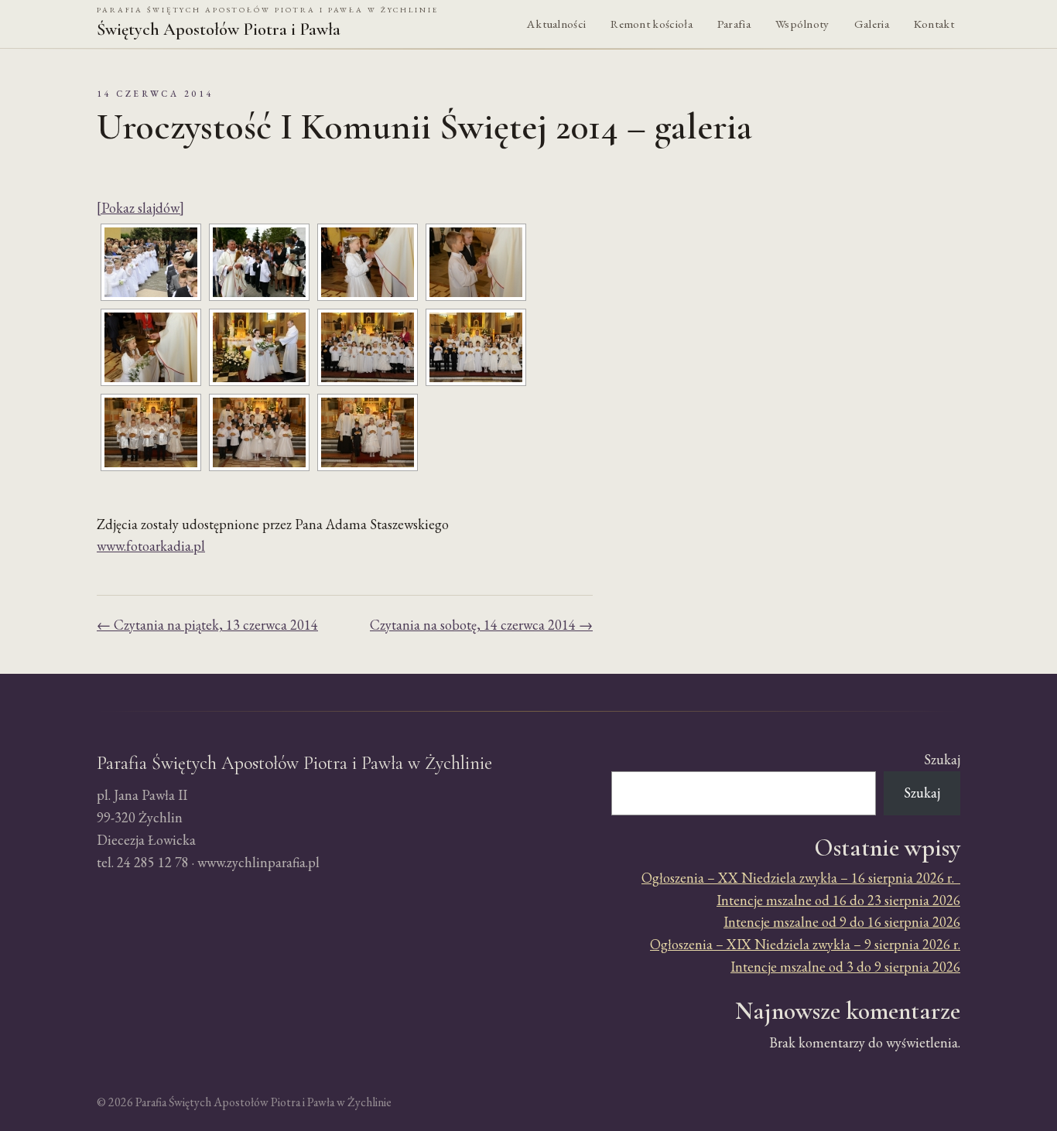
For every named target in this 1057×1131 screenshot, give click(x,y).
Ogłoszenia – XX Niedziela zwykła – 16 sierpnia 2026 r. (800, 878)
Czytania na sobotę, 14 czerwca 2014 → (481, 625)
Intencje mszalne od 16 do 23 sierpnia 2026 (838, 900)
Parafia (734, 24)
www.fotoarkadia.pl (151, 546)
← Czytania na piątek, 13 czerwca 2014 (207, 625)
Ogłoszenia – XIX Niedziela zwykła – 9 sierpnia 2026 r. (805, 944)
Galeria (871, 24)
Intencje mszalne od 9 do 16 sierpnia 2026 (841, 922)
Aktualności (556, 24)
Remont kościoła (652, 24)
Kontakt (934, 24)
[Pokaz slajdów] (140, 208)
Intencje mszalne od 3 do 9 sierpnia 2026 (845, 967)
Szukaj (942, 759)
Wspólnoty (802, 24)
